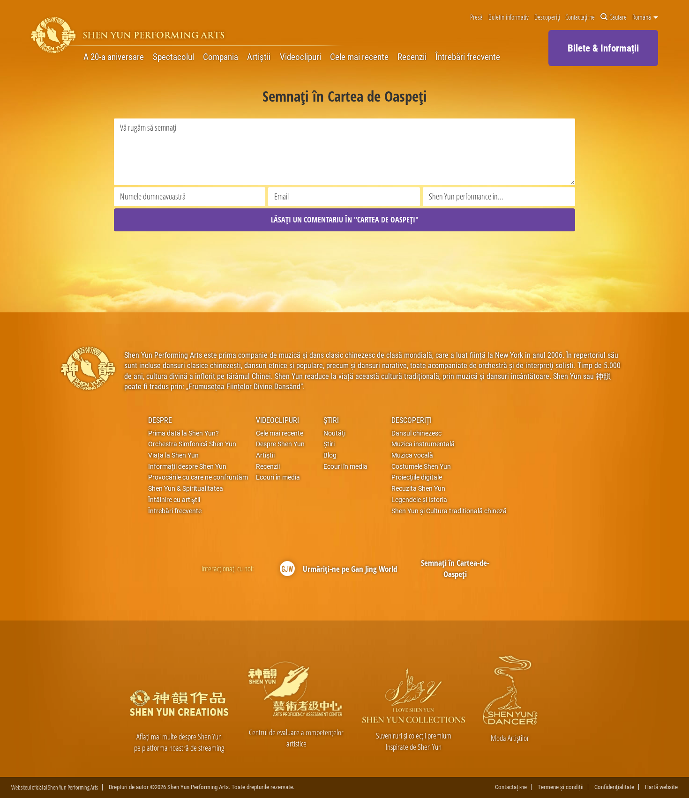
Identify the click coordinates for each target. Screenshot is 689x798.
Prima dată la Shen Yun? (183, 433)
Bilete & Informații (603, 47)
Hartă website (661, 787)
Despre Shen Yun (280, 444)
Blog (330, 455)
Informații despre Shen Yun (187, 466)
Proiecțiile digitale (416, 477)
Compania (220, 57)
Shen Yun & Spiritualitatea (185, 488)
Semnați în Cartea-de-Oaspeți (455, 568)
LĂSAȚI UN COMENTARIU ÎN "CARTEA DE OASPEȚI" (345, 219)
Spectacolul (173, 57)
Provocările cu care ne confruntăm (198, 477)
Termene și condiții (561, 787)
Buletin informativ (508, 17)
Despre (160, 420)
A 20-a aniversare (113, 57)
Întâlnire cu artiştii (174, 499)
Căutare (618, 17)
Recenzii (412, 57)
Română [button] (642, 17)
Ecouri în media (278, 477)
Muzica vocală (412, 455)
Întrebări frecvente (467, 57)
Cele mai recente (359, 57)
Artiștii (258, 57)
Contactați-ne (580, 17)
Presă (476, 17)
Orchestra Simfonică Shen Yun (192, 444)
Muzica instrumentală (423, 444)
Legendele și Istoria (419, 499)
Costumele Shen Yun (421, 466)
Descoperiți (547, 17)
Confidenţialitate (614, 787)
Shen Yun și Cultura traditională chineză (449, 511)
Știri (331, 420)
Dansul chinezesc (416, 433)
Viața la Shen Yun (173, 455)
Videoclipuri (300, 57)
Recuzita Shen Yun (418, 488)
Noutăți (334, 433)
